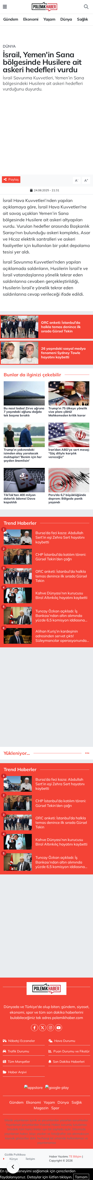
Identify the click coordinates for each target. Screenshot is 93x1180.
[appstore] (33, 1088)
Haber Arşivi (17, 1072)
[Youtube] (58, 1027)
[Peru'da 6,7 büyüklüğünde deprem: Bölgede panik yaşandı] (69, 479)
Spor (55, 1108)
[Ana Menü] (5, 7)
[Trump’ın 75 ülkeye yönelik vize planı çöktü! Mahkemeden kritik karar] (69, 393)
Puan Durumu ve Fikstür (71, 1051)
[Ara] (86, 7)
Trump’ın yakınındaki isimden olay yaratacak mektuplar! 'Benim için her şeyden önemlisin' (23, 455)
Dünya (66, 19)
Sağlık (82, 19)
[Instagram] (50, 1027)
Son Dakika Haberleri (69, 1061)
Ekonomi (30, 19)
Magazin (41, 1108)
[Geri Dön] (12, 1167)
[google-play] (57, 1088)
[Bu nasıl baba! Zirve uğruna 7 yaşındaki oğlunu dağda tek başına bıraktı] (24, 393)
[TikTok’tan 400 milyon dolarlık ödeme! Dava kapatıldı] (24, 479)
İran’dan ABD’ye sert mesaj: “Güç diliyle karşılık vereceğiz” (68, 453)
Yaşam (49, 19)
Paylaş (13, 179)
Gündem (10, 19)
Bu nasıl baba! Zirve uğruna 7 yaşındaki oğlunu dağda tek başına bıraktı (24, 411)
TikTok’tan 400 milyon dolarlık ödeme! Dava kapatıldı (19, 498)
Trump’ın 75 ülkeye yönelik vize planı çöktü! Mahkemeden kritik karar (67, 411)
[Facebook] (34, 1027)
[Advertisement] (46, 697)
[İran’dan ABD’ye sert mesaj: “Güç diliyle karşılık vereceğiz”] (69, 434)
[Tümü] (87, 753)
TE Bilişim (75, 1156)
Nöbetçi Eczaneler (21, 1041)
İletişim (30, 1158)
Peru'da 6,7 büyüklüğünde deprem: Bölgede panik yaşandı (67, 498)
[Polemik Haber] (44, 6)
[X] (42, 1027)
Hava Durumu (64, 1041)
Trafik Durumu (18, 1051)
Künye (13, 1158)
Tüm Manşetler (19, 1061)
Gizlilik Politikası (15, 1154)
